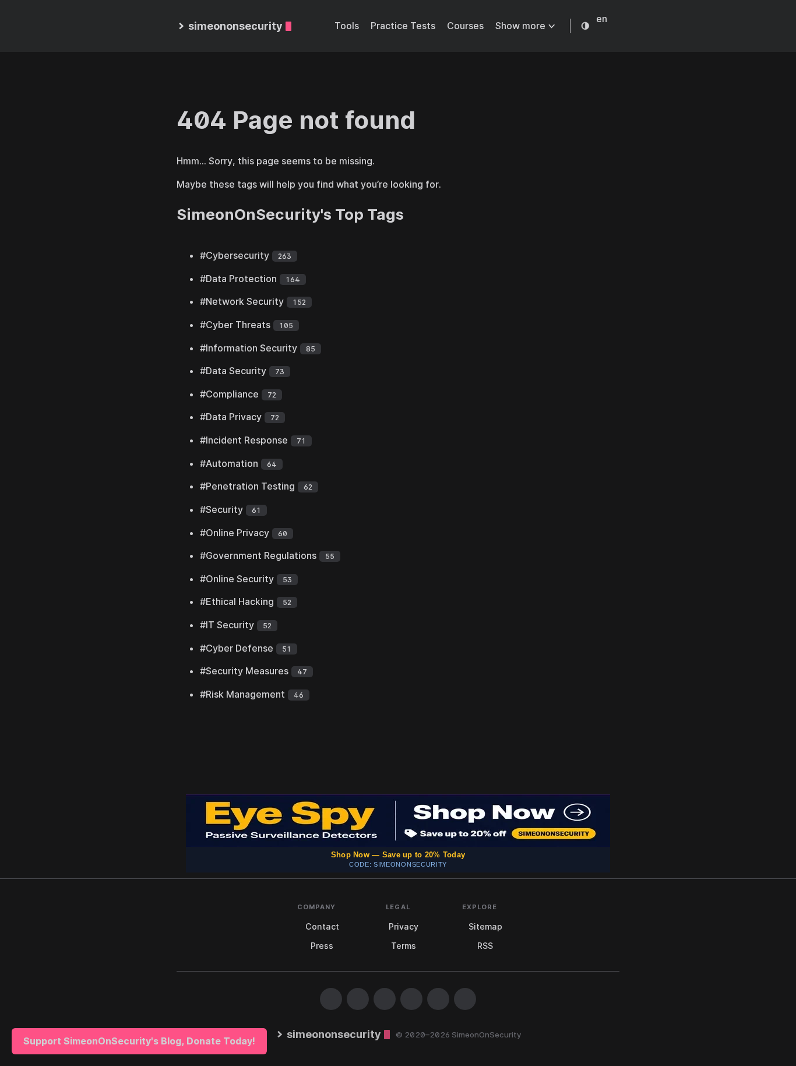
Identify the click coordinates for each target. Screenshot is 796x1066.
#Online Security (237, 579)
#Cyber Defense (236, 648)
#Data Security (233, 371)
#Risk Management (242, 694)
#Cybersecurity (234, 255)
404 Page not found (296, 120)
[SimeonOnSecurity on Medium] (411, 999)
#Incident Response (244, 440)
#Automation (229, 463)
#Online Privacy (234, 533)
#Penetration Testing (247, 486)
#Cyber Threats (235, 324)
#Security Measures (244, 671)
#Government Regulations (258, 555)
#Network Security (242, 301)
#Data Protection (238, 278)
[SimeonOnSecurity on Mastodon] (385, 999)
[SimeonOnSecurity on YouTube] (465, 999)
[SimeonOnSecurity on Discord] (438, 999)
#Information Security (248, 348)
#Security (221, 509)
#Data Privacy (231, 417)
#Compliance (229, 394)
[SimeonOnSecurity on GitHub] (331, 999)
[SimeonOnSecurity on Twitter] (358, 999)
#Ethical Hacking (237, 601)
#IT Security (227, 625)
